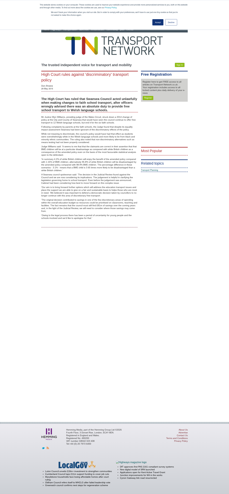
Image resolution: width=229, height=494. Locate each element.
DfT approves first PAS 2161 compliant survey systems (147, 466)
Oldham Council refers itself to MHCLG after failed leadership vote (77, 482)
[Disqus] (89, 269)
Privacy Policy (111, 7)
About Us (183, 429)
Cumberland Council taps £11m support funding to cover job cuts (77, 474)
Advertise (183, 432)
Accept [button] (158, 22)
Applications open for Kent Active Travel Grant (142, 472)
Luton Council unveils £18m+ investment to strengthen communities (78, 471)
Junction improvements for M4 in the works (141, 475)
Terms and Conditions (177, 438)
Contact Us (182, 435)
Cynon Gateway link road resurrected (138, 478)
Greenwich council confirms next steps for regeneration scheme (76, 485)
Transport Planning (149, 170)
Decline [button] (171, 22)
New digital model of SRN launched (137, 469)
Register (148, 98)
